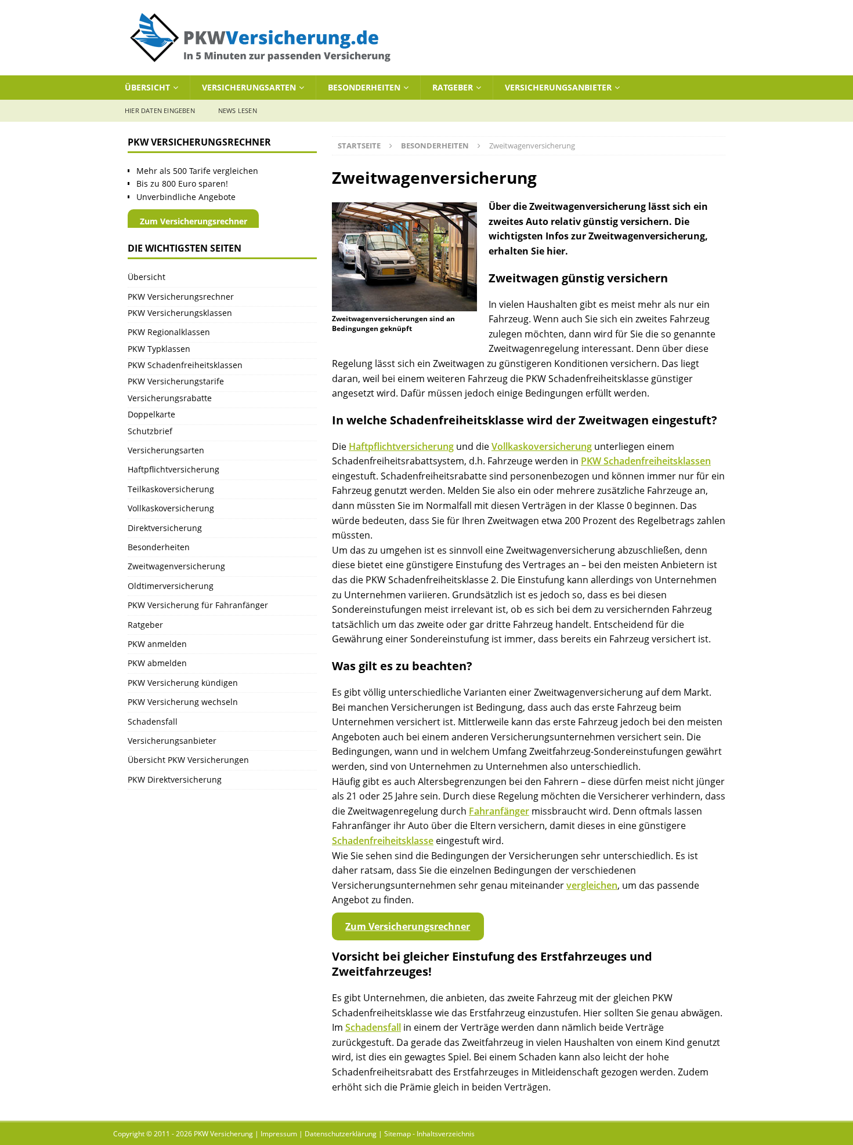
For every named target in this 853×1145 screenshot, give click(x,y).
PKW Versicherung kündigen (183, 682)
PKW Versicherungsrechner (181, 296)
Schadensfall (373, 1027)
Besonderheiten (364, 87)
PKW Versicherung (223, 1134)
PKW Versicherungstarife (176, 381)
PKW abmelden (157, 662)
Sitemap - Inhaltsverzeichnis (429, 1134)
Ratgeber (452, 87)
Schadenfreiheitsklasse (382, 840)
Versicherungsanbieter (558, 87)
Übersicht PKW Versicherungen (188, 759)
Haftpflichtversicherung (401, 446)
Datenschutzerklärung (341, 1134)
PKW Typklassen (159, 348)
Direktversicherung (165, 527)
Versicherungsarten (249, 87)
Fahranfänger (499, 811)
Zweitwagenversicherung (176, 566)
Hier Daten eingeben (160, 110)
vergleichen (591, 885)
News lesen (237, 110)
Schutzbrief (150, 431)
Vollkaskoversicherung (541, 446)
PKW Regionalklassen (169, 331)
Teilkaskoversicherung (171, 489)
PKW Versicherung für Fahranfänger (198, 604)
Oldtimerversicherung (171, 585)
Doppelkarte (151, 414)
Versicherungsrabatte (170, 398)
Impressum (279, 1134)
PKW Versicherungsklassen (180, 312)
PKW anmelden (157, 643)
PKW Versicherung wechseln (183, 701)
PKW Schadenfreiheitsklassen (646, 461)
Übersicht (147, 87)
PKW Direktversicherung (175, 779)
